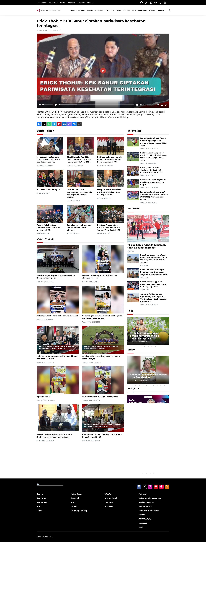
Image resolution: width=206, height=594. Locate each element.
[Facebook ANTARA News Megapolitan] (141, 2)
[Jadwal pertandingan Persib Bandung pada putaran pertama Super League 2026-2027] (133, 141)
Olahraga (109, 502)
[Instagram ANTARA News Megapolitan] (151, 2)
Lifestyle (110, 10)
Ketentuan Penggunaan (150, 498)
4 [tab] (152, 346)
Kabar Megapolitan (95, 10)
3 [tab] (148, 346)
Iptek (119, 10)
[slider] (47, 105)
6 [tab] (150, 385)
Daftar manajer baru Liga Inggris (145, 463)
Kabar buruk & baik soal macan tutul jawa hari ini (148, 376)
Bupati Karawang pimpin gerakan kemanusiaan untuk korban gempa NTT (153, 284)
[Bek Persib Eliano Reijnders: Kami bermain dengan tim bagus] (133, 183)
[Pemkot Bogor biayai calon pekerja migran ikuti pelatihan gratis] (58, 259)
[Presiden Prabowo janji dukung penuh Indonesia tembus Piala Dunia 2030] (110, 213)
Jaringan (143, 494)
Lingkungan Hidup (139, 10)
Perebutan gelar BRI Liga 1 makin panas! (100, 397)
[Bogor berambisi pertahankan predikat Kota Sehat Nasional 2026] (103, 418)
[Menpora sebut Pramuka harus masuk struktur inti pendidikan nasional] (50, 146)
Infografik (133, 388)
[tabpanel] (148, 331)
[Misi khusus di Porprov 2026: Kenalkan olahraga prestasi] (103, 259)
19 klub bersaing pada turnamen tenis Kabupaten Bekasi (146, 246)
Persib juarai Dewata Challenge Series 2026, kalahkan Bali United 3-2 (151, 170)
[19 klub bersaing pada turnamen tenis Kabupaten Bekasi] (148, 228)
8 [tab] (157, 385)
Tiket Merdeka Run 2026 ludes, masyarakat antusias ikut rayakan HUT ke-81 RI (79, 159)
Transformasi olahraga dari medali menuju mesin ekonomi (79, 227)
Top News (81, 2)
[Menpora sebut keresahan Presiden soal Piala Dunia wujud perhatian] (110, 178)
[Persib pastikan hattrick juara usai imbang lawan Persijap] (103, 340)
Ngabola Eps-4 (43, 397)
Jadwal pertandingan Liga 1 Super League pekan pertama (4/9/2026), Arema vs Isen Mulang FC (154, 195)
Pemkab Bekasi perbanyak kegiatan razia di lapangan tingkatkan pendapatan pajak (153, 272)
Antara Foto (53, 2)
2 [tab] (145, 346)
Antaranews (42, 2)
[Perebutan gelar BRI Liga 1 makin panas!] (103, 380)
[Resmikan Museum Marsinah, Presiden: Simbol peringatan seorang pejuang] (58, 418)
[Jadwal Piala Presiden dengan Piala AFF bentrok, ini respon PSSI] (50, 213)
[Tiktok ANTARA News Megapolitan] (161, 2)
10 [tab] (164, 385)
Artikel (127, 10)
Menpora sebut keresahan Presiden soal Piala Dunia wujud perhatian (109, 192)
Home (72, 10)
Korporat (143, 523)
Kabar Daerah (77, 494)
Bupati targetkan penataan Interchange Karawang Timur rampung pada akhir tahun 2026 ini (153, 258)
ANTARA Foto (145, 519)
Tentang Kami (145, 506)
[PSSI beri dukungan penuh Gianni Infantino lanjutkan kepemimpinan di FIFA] (110, 146)
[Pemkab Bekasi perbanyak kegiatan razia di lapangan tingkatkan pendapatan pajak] (133, 273)
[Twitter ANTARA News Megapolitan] (146, 2)
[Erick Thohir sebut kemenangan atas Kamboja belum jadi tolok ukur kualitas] (80, 178)
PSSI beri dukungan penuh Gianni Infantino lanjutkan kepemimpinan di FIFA (109, 159)
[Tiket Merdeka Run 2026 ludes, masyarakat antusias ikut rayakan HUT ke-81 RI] (80, 146)
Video (131, 349)
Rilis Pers (90, 2)
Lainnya (160, 10)
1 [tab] (141, 346)
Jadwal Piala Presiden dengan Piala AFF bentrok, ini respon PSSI (49, 227)
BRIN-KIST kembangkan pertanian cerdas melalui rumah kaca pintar (145, 336)
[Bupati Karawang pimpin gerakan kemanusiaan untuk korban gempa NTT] (133, 285)
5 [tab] (155, 346)
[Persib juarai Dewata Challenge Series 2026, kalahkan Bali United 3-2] (133, 171)
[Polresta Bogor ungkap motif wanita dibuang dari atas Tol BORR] (58, 340)
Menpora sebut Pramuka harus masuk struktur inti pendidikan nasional (48, 159)
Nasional (81, 10)
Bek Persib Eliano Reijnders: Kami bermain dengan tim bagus (153, 182)
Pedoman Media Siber (149, 511)
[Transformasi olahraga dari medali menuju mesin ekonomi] (80, 213)
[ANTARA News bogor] (49, 10)
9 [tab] (161, 385)
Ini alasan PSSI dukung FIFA (49, 190)
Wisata (152, 10)
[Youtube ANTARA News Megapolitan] (155, 2)
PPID (141, 527)
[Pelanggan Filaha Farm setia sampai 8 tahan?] (58, 299)
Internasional (111, 498)
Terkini (62, 2)
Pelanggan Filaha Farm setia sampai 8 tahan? (57, 316)
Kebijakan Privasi (146, 502)
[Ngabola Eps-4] (58, 380)
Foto (130, 310)
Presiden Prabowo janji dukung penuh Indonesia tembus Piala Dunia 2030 (108, 227)
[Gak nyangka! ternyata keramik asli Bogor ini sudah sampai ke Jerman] (103, 299)
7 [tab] (153, 385)
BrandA (142, 515)
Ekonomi (75, 498)
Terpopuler (71, 2)
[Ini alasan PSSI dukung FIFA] (50, 178)
